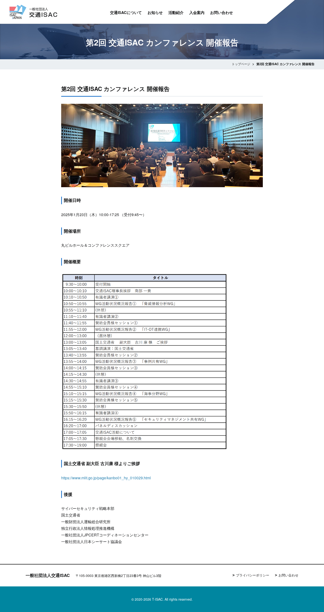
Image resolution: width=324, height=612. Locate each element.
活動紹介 (176, 12)
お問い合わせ (221, 12)
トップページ (241, 64)
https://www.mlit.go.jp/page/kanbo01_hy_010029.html (106, 478)
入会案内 (196, 12)
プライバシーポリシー (252, 575)
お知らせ (155, 12)
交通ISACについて (126, 12)
